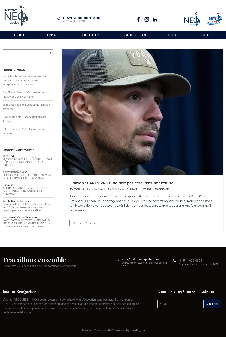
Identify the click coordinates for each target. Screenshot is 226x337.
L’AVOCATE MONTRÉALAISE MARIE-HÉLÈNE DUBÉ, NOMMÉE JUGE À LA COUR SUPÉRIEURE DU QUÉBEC (26, 223)
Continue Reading (85, 223)
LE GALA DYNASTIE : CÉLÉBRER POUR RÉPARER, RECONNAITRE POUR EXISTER (27, 162)
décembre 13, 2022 (80, 188)
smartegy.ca (137, 330)
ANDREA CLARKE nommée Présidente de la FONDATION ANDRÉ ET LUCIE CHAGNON (26, 191)
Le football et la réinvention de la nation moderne (26, 106)
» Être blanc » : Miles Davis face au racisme (24, 131)
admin (148, 188)
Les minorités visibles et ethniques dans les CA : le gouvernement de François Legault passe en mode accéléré (26, 207)
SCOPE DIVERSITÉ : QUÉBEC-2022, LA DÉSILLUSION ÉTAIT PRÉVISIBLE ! (27, 176)
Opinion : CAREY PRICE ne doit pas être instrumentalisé (121, 183)
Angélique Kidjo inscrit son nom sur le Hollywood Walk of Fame (25, 94)
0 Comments (162, 188)
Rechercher (49, 53)
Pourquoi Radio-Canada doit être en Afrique (24, 119)
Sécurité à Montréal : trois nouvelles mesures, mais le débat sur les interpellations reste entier (24, 80)
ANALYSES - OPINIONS (125, 188)
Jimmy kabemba (13, 171)
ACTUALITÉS (102, 188)
